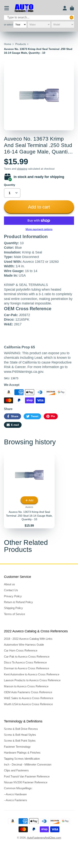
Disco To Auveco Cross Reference (25, 662)
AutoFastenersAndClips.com (44, 837)
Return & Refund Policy (18, 602)
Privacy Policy (13, 596)
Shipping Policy (13, 608)
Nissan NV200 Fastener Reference (25, 782)
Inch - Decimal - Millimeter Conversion (27, 764)
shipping (22, 168)
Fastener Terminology (17, 746)
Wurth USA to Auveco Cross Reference (28, 704)
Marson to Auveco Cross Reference (26, 686)
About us (9, 584)
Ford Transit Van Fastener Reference (27, 776)
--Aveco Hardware (15, 794)
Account (64, 8)
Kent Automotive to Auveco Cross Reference (31, 674)
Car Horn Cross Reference (20, 650)
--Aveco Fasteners (15, 800)
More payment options (39, 229)
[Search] (71, 17)
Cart (72, 8)
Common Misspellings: (18, 788)
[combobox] (39, 17)
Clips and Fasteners (16, 770)
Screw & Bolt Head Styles (20, 734)
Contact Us (11, 590)
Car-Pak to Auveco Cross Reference (26, 656)
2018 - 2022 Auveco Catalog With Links (28, 638)
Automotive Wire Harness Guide (24, 644)
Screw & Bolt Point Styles (20, 740)
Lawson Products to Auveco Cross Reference (32, 680)
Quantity (9, 184)
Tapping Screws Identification (22, 758)
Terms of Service (14, 614)
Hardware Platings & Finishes (22, 752)
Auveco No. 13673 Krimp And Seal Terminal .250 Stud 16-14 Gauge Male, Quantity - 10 (29, 488)
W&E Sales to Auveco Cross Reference (28, 698)
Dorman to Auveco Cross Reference (26, 668)
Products (20, 44)
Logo (24, 8)
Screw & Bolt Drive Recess (21, 728)
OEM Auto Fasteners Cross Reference (28, 692)
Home (7, 44)
